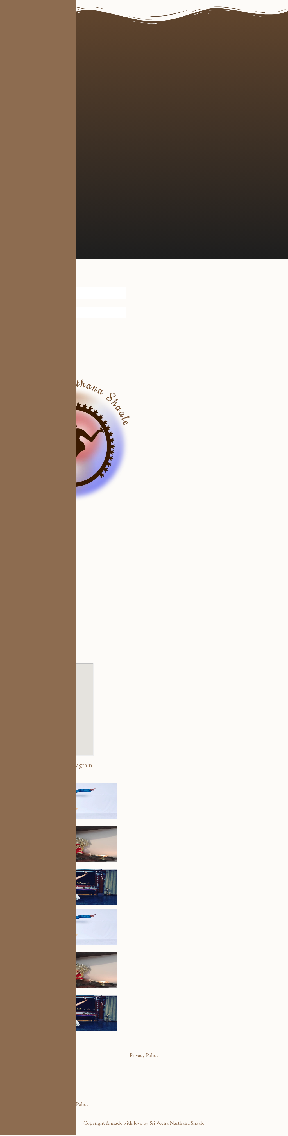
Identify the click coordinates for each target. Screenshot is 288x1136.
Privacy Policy (144, 1055)
